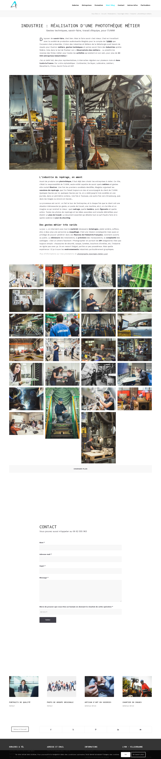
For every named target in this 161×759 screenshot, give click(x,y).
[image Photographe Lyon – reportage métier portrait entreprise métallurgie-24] (99, 350)
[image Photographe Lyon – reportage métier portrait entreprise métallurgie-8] (27, 326)
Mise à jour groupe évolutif (137, 702)
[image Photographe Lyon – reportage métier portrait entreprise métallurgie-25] (63, 276)
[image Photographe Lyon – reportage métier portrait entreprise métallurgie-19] (136, 301)
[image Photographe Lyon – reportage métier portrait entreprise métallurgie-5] (63, 375)
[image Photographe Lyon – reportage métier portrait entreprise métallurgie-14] (136, 276)
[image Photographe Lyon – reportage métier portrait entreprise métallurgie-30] (63, 301)
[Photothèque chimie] (61, 686)
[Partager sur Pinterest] (96, 729)
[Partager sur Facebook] (51, 729)
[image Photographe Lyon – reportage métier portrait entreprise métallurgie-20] (99, 438)
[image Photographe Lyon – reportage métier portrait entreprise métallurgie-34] (27, 276)
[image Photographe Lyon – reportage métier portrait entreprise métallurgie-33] (99, 399)
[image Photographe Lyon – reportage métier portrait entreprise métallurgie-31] (27, 350)
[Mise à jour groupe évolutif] (137, 686)
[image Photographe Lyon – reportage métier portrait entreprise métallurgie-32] (63, 350)
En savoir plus (138, 754)
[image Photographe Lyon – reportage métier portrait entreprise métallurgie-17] (99, 276)
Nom (42, 542)
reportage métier (24, 706)
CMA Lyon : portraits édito (98, 702)
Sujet (42, 566)
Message (43, 578)
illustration (13, 706)
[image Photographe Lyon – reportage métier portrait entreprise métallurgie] (27, 424)
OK (126, 754)
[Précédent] (12, 690)
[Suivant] (148, 690)
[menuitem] (75, 5)
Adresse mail (45, 554)
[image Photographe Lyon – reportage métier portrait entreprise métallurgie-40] (136, 326)
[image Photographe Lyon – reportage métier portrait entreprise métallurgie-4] (27, 375)
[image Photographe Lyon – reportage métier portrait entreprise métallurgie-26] (136, 399)
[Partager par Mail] (140, 729)
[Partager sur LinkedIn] (118, 729)
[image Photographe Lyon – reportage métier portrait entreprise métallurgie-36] (136, 375)
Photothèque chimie (56, 702)
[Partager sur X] (73, 729)
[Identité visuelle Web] (23, 686)
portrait (87, 706)
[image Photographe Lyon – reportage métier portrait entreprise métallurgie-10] (63, 413)
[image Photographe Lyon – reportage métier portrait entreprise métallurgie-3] (136, 350)
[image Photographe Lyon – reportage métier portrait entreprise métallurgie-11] (99, 326)
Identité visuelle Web (20, 702)
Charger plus (80, 469)
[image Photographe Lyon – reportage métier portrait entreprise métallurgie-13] (99, 375)
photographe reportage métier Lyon (92, 254)
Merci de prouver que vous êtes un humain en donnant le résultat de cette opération (76, 607)
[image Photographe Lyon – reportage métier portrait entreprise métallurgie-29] (27, 399)
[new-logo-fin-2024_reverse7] (14, 5)
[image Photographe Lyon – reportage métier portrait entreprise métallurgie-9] (63, 326)
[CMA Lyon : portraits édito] (99, 686)
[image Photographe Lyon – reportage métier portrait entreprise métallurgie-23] (27, 301)
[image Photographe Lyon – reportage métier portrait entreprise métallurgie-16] (99, 301)
